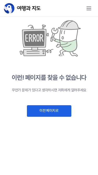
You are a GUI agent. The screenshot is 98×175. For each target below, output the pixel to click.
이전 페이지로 (48, 110)
